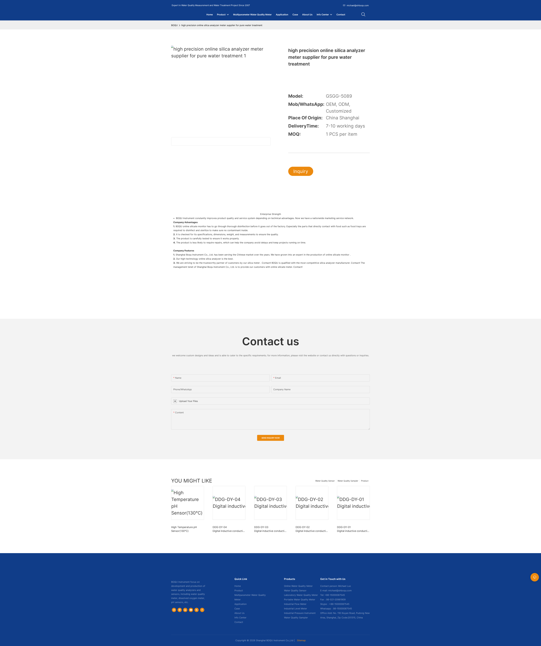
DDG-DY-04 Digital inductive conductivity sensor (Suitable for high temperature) (229, 529)
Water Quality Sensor (325, 481)
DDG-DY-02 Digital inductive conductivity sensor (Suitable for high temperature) (312, 529)
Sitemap (301, 640)
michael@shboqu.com (358, 5)
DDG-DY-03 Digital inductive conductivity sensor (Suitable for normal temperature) (270, 529)
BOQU (174, 25)
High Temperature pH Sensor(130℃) (184, 529)
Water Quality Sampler (348, 481)
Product (364, 481)
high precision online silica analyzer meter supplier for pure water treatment (221, 25)
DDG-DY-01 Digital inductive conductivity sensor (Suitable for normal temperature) (353, 529)
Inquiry (300, 171)
